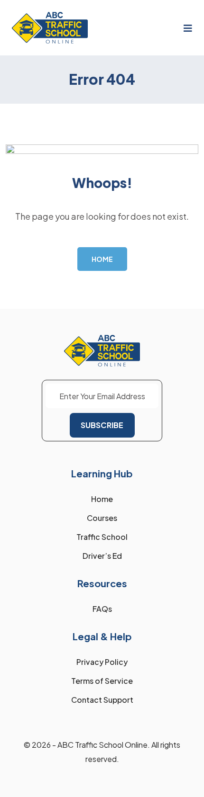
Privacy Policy (102, 662)
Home (102, 499)
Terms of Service (102, 681)
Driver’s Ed (102, 556)
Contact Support (102, 700)
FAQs (102, 609)
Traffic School (102, 537)
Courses (102, 518)
